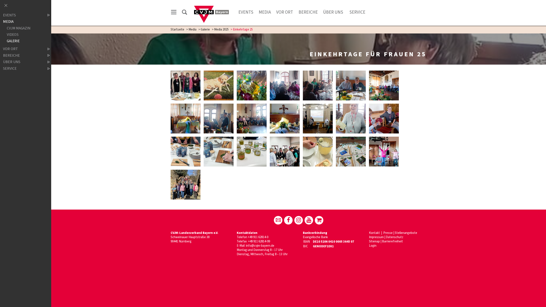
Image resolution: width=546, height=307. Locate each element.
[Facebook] (288, 220)
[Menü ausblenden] (5, 5)
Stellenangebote (406, 233)
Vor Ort (284, 12)
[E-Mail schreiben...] (278, 220)
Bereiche (308, 12)
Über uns (333, 12)
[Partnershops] (319, 220)
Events (245, 12)
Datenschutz (394, 237)
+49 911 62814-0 (258, 237)
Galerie (205, 29)
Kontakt (374, 233)
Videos (13, 34)
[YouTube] (309, 220)
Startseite (177, 29)
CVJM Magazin (18, 28)
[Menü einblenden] (174, 12)
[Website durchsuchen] (184, 12)
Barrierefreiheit (392, 241)
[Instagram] (298, 220)
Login (372, 245)
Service (357, 12)
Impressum (376, 237)
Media (265, 12)
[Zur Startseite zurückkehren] (211, 8)
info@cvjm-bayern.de (260, 245)
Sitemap (374, 241)
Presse (388, 233)
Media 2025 (221, 29)
